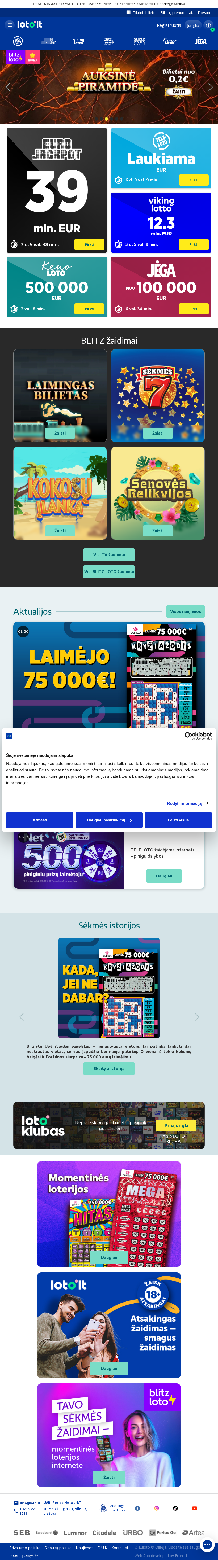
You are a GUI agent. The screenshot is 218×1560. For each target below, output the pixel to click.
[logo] (29, 27)
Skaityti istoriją (109, 1068)
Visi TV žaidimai (109, 554)
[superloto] (139, 41)
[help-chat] (207, 1544)
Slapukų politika (58, 1547)
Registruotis (169, 25)
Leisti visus (178, 820)
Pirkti (89, 244)
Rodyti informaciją (184, 803)
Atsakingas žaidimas (172, 4)
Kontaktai (119, 1547)
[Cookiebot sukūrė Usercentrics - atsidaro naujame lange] (188, 736)
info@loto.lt (30, 1503)
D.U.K (102, 1547)
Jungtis (193, 25)
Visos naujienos (185, 611)
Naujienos (84, 1547)
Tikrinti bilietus (145, 12)
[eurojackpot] (48, 41)
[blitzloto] (109, 41)
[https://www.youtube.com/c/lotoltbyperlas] (194, 1508)
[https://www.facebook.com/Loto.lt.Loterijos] (137, 1508)
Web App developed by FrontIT (161, 1556)
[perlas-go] (163, 1532)
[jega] (200, 41)
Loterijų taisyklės (24, 1555)
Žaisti (109, 1477)
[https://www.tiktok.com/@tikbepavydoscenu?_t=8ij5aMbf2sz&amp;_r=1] (175, 1508)
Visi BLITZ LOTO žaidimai (109, 571)
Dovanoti (206, 12)
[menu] (9, 25)
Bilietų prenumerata (178, 12)
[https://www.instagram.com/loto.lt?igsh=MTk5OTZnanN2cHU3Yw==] (156, 1508)
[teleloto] (17, 41)
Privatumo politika (24, 1547)
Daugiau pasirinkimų (106, 820)
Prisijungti (176, 1125)
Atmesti (40, 820)
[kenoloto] (169, 41)
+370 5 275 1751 (28, 1511)
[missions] (208, 25)
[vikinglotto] (78, 41)
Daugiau (109, 1257)
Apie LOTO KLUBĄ (173, 1139)
